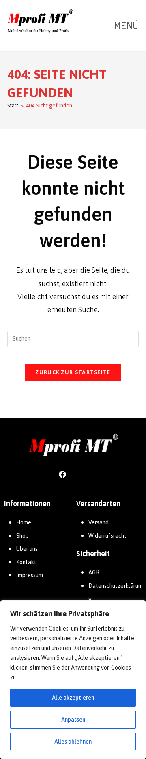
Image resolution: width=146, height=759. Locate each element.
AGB (93, 572)
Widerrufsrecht (107, 536)
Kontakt (26, 562)
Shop (22, 536)
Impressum (29, 575)
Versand (98, 522)
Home (23, 522)
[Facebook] (62, 474)
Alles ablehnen (73, 741)
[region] (73, 679)
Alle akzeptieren (73, 697)
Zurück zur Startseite (72, 372)
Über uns (27, 549)
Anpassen (73, 719)
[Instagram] (83, 474)
